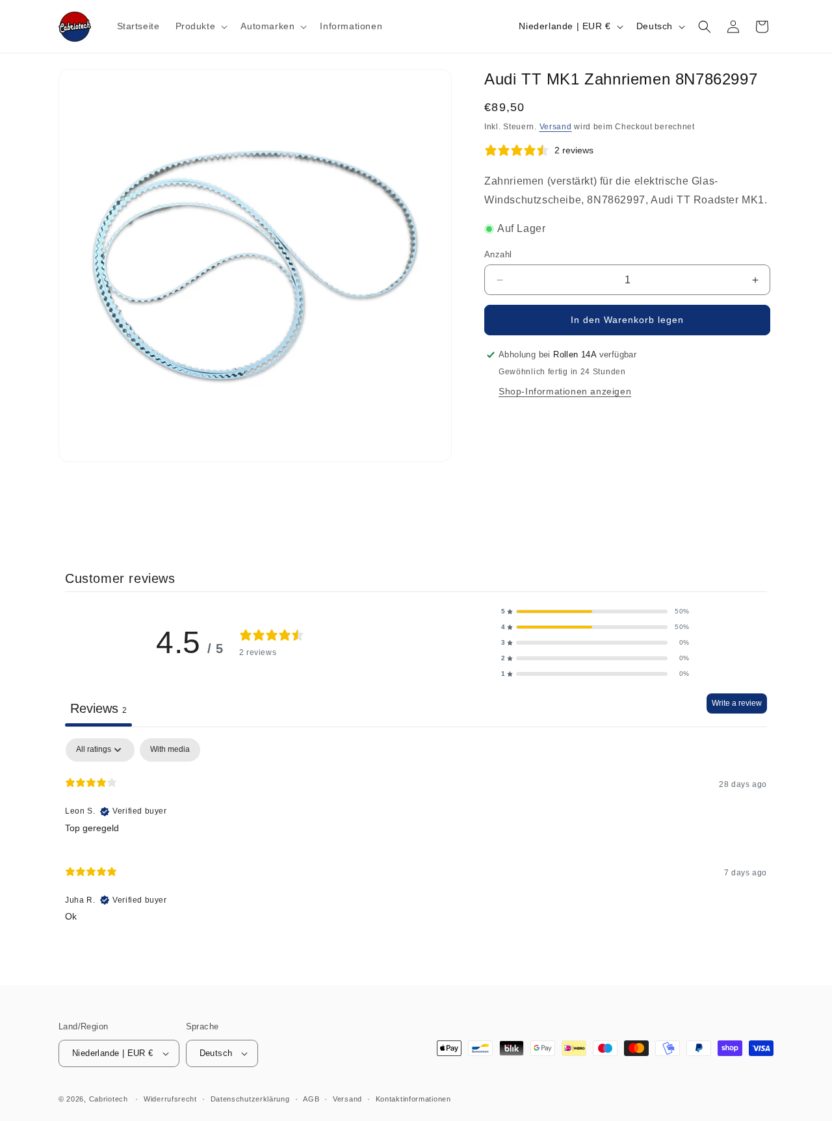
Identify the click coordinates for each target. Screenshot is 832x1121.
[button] (200, 26)
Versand (556, 126)
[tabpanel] (416, 835)
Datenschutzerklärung (250, 1099)
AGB (311, 1099)
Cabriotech (108, 1099)
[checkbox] (170, 750)
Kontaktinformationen (413, 1099)
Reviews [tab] (98, 708)
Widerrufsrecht (170, 1099)
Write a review (737, 703)
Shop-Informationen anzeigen (565, 391)
